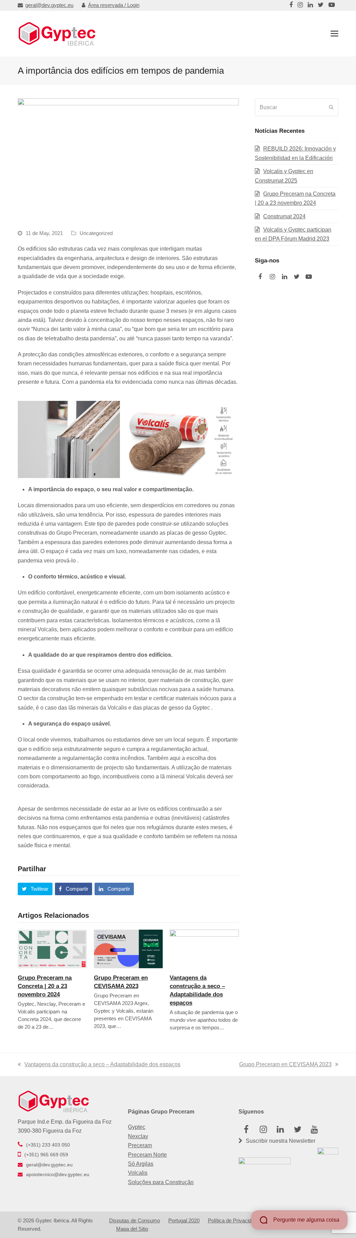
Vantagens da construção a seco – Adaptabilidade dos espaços (102, 1064)
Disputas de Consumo (134, 1220)
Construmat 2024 (284, 216)
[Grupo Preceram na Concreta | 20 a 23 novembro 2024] (52, 948)
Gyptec (136, 1127)
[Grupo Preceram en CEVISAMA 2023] (128, 948)
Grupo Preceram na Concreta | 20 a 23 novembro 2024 (45, 986)
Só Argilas (140, 1164)
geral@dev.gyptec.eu (49, 5)
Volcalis (137, 1173)
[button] (334, 34)
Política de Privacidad (232, 1220)
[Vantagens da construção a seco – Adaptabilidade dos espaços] (204, 948)
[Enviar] (331, 107)
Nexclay (138, 1136)
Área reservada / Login (113, 5)
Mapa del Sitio (132, 1229)
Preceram (140, 1145)
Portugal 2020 (184, 1220)
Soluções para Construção (161, 1182)
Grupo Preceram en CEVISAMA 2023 (285, 1064)
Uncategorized (96, 233)
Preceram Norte (147, 1155)
